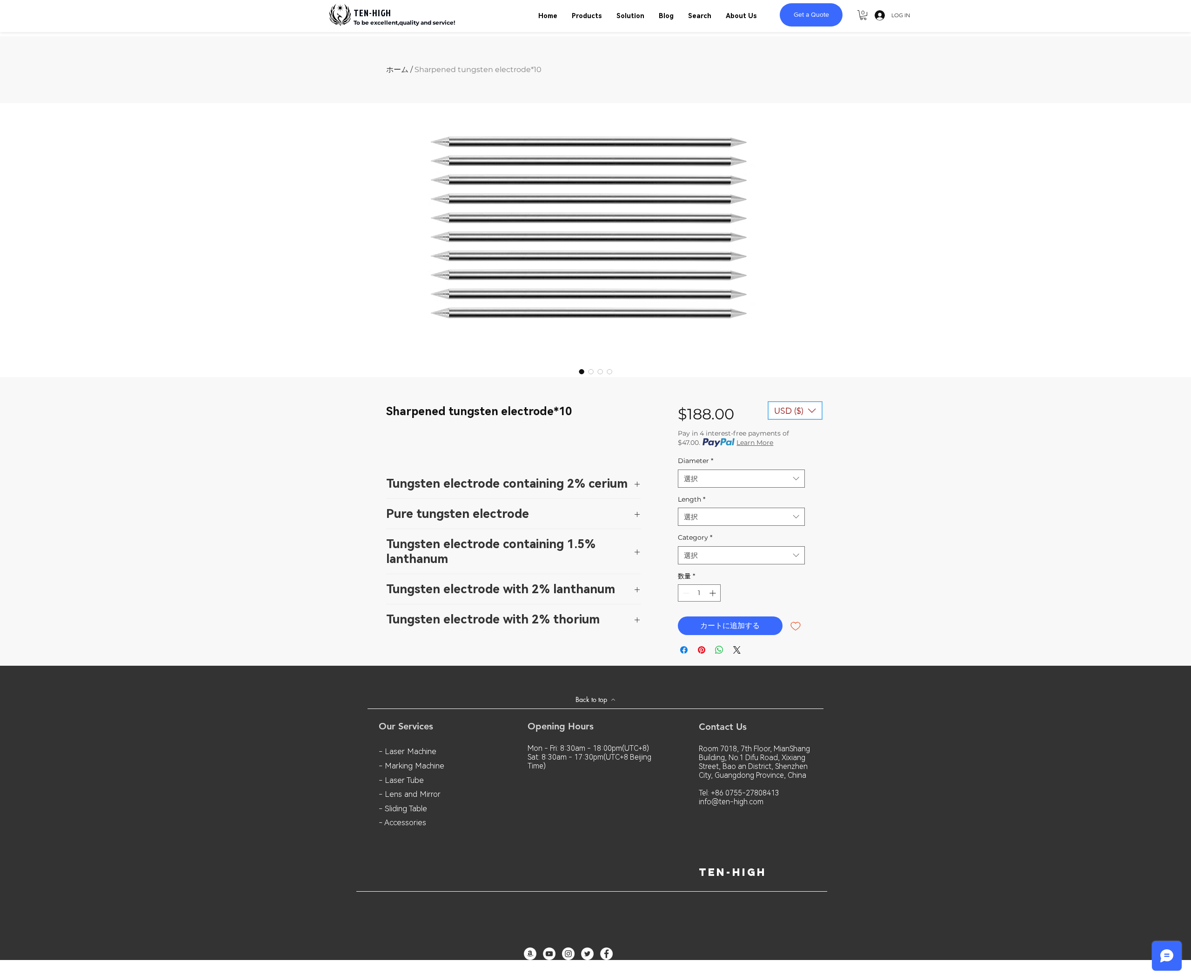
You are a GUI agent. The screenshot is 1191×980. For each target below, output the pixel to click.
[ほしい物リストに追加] (795, 625)
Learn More (754, 442)
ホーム (397, 69)
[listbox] (795, 410)
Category (695, 537)
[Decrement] (685, 593)
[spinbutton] (699, 593)
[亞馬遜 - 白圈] (530, 953)
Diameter (695, 461)
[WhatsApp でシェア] (719, 650)
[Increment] (713, 593)
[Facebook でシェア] (683, 650)
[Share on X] (737, 650)
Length (691, 499)
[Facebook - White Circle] (606, 953)
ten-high (733, 872)
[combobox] (741, 479)
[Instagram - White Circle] (568, 953)
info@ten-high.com (731, 801)
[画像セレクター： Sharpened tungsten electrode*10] (581, 371)
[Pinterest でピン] (701, 650)
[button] (863, 15)
